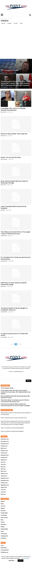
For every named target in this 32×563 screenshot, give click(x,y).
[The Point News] (16, 6)
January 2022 (4, 452)
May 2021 (3, 466)
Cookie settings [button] (25, 558)
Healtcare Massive (4, 412)
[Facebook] (14, 374)
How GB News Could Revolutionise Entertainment (14, 427)
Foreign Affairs (4, 513)
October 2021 (4, 457)
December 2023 (5, 439)
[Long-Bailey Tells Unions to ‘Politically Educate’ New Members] (16, 99)
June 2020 (3, 492)
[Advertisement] (16, 42)
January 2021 (4, 475)
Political (16, 23)
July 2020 (3, 489)
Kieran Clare (3, 112)
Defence (3, 508)
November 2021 (4, 455)
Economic (9, 23)
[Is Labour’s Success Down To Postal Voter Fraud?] (16, 324)
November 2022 (5, 443)
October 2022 (4, 446)
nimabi (2, 417)
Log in (2, 545)
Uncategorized (4, 536)
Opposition (3, 524)
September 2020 (5, 485)
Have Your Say (4, 517)
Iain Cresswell (4, 337)
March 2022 (3, 448)
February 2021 (4, 473)
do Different (26, 368)
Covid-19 (3, 506)
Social (21, 23)
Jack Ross (3, 210)
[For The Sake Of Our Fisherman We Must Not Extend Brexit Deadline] (16, 248)
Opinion (5, 18)
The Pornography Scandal (10, 70)
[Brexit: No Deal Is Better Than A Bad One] (16, 124)
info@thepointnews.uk (18, 371)
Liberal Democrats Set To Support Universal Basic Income (16, 417)
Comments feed (5, 550)
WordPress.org (4, 552)
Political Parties (4, 529)
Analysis (3, 23)
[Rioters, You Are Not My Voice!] (16, 148)
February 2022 (4, 450)
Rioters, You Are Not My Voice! (11, 157)
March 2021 (3, 471)
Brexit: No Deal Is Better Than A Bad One (14, 134)
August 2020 (4, 487)
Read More (11, 560)
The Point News (4, 72)
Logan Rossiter (4, 261)
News (2, 519)
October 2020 (4, 482)
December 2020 (5, 478)
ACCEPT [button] (20, 560)
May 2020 (3, 494)
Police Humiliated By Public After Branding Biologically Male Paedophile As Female (15, 396)
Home (2, 18)
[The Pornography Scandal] (16, 71)
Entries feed (3, 547)
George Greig (3, 235)
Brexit (2, 503)
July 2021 (3, 462)
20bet (2, 431)
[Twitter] (17, 374)
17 (18, 344)
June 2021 (3, 464)
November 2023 (5, 441)
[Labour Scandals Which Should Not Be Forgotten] (16, 197)
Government (4, 515)
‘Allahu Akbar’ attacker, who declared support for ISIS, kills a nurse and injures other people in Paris (15, 400)
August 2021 (4, 459)
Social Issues (4, 533)
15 (13, 344)
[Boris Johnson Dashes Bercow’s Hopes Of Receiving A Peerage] (16, 171)
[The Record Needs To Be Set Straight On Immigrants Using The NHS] (16, 298)
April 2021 (3, 469)
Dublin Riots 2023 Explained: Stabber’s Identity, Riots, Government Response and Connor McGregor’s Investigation (15, 404)
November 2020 (5, 480)
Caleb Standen (4, 159)
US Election (3, 538)
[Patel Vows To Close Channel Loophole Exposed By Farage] (16, 273)
